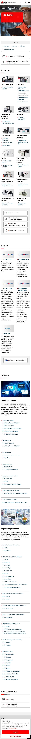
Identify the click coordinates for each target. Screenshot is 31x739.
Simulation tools (6, 452)
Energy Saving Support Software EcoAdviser (15, 493)
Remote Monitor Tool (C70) (11, 674)
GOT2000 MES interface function (12, 484)
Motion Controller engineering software (12, 593)
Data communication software (10, 476)
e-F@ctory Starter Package (11, 431)
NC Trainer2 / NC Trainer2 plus (12, 671)
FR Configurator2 (8, 617)
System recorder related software (13, 428)
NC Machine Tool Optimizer (11, 434)
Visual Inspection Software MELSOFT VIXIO (15, 502)
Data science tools (7, 464)
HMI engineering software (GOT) (11, 623)
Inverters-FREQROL (7, 142)
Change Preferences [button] (15, 736)
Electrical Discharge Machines (7, 203)
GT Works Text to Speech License (13, 629)
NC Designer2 (7, 657)
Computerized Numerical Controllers (8, 122)
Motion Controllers (23, 102)
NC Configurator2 (8, 660)
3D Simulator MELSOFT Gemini (12, 455)
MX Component (8, 478)
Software (22, 46)
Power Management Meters (23, 165)
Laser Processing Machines (22, 185)
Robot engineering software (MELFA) (12, 640)
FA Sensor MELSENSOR (21, 118)
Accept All (15, 732)
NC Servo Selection (9, 654)
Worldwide (25, 2)
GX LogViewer (7, 579)
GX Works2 (7, 565)
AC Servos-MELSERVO (5, 139)
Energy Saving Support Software (10, 490)
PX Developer (7, 568)
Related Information (9, 49)
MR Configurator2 (8, 608)
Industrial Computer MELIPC (7, 88)
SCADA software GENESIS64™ (12, 423)
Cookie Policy (13, 728)
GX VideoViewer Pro (9, 576)
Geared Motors (6, 145)
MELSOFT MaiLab (8, 467)
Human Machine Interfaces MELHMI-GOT (23, 142)
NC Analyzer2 (7, 662)
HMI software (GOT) (9, 426)
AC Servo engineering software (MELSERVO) (14, 605)
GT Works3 (6, 626)
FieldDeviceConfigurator (10, 582)
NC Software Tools (7, 651)
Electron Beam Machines (22, 203)
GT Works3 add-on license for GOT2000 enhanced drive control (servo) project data (15, 632)
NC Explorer (7, 665)
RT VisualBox (7, 645)
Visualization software (8, 420)
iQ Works (6, 547)
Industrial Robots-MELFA (7, 161)
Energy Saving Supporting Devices (7, 185)
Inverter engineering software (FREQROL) (13, 614)
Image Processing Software (9, 499)
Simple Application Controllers (23, 98)
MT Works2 (7, 596)
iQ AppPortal (7, 550)
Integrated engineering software (10, 545)
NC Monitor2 (7, 668)
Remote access (6, 440)
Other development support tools (12, 587)
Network (14, 46)
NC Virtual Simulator (9, 676)
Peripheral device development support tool (15, 584)
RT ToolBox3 (7, 458)
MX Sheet (6, 481)
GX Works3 (7, 562)
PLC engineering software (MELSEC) (12, 556)
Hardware (6, 46)
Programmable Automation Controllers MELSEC (23, 88)
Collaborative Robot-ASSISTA (7, 166)
